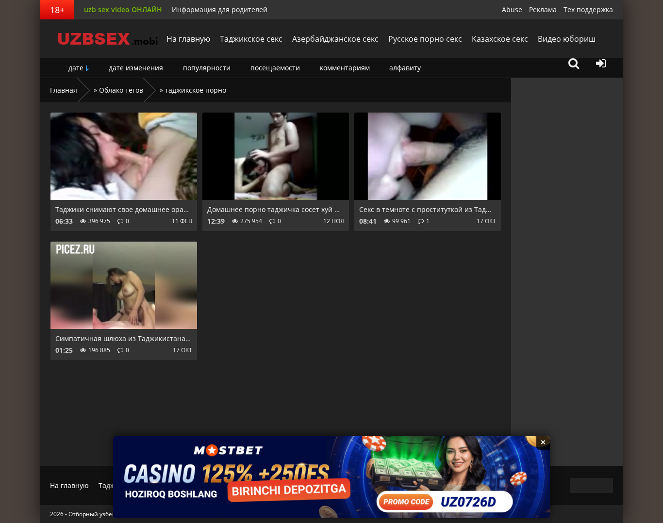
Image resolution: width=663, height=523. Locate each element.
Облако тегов (121, 90)
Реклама (543, 9)
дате (75, 67)
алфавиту (405, 67)
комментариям (345, 67)
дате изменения (136, 67)
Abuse (512, 9)
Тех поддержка (588, 9)
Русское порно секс (425, 38)
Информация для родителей (219, 9)
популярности (207, 67)
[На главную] (101, 38)
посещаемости (275, 67)
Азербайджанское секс (335, 38)
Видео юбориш (567, 38)
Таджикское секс (251, 38)
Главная (63, 90)
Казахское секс (500, 38)
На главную (188, 38)
